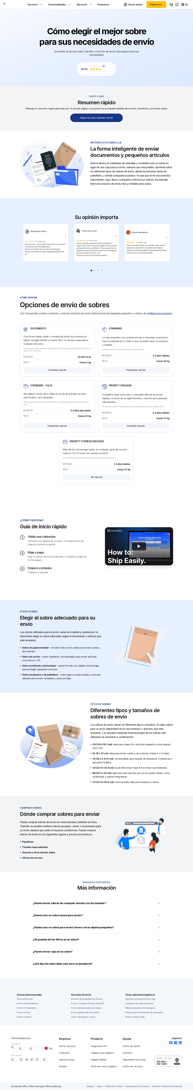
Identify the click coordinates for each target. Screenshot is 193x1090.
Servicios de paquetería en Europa (86, 999)
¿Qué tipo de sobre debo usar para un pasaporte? (62, 963)
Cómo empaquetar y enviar (83, 1017)
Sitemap (90, 1086)
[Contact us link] (171, 4)
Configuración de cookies (137, 1086)
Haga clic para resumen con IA (96, 118)
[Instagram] (174, 1043)
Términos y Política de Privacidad (167, 1086)
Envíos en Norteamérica (27, 1003)
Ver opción (96, 477)
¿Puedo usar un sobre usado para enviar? (58, 915)
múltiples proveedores (159, 313)
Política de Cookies (113, 1086)
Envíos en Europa (24, 999)
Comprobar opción (136, 370)
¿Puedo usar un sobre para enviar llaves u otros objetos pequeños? (73, 927)
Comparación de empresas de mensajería (144, 1012)
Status (99, 1086)
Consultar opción (57, 370)
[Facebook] (170, 1043)
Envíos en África (24, 1017)
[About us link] (177, 4)
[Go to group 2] (95, 270)
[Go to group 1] (91, 270)
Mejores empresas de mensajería (140, 1008)
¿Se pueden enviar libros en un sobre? (56, 939)
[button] (139, 546)
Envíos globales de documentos (85, 1012)
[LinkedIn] (179, 1043)
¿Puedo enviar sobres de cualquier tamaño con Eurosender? (69, 903)
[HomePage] (35, 1038)
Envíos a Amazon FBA (135, 1017)
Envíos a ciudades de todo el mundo (87, 1003)
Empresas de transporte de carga (140, 999)
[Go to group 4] (101, 270)
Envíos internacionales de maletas (86, 1008)
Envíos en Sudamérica (27, 1008)
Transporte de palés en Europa (139, 1003)
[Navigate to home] (14, 4)
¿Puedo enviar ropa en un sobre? (52, 951)
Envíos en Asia (23, 1012)
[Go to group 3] (98, 270)
